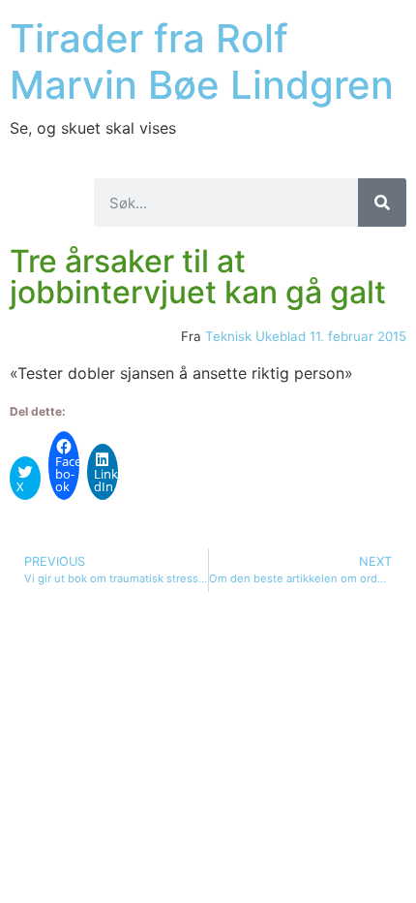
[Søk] (382, 202)
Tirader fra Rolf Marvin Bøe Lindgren (202, 62)
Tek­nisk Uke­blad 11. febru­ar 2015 (305, 336)
